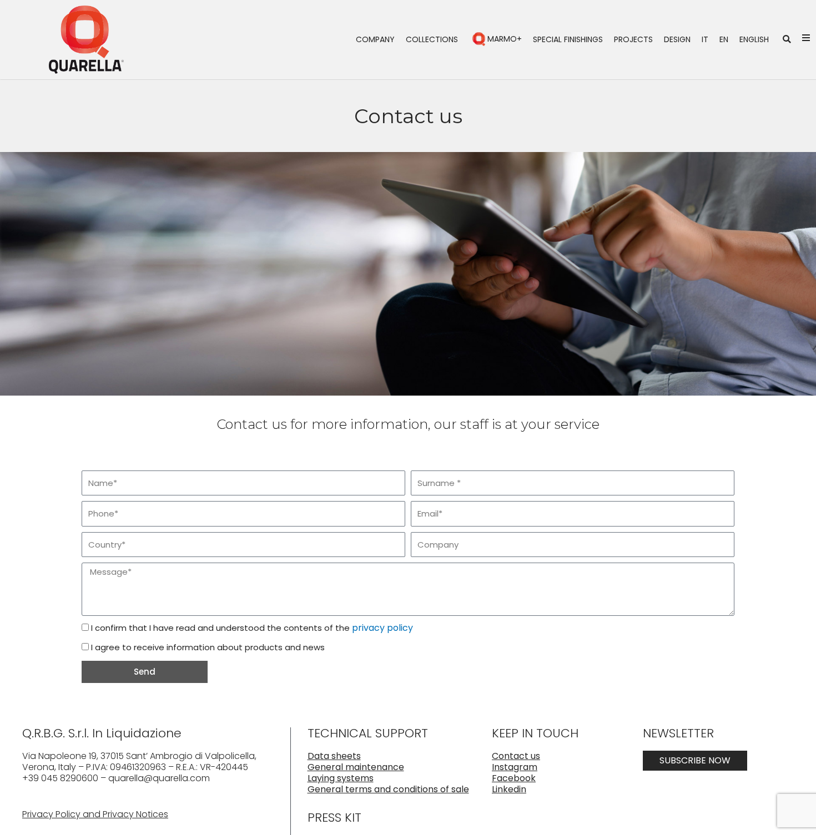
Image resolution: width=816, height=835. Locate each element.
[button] (787, 40)
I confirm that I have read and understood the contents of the (252, 628)
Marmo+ (504, 38)
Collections (432, 39)
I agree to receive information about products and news (208, 647)
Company (375, 39)
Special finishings (568, 39)
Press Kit (334, 817)
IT (705, 39)
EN (723, 39)
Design (677, 39)
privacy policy (382, 627)
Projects (633, 39)
